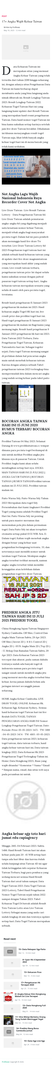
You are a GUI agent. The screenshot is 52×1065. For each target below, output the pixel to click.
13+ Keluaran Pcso (32, 972)
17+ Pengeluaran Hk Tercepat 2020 (30, 983)
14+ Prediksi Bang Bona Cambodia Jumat (27, 1029)
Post (4, 16)
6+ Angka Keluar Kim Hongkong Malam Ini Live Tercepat (30, 995)
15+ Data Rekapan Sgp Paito (32, 949)
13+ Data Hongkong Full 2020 (34, 1006)
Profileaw (5, 1062)
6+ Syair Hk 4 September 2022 (34, 960)
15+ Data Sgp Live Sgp (34, 1041)
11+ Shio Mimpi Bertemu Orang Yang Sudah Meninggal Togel (30, 1018)
